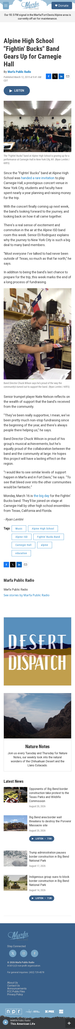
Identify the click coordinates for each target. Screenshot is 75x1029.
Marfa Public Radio (19, 72)
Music (18, 528)
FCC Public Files (16, 991)
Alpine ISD (21, 536)
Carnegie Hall (23, 544)
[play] (5, 1022)
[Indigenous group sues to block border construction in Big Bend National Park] (15, 883)
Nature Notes (37, 746)
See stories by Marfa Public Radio (27, 595)
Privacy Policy (15, 994)
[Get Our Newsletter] (37, 651)
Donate (63, 5)
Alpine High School (43, 528)
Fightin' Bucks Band (48, 536)
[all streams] (70, 1023)
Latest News (13, 781)
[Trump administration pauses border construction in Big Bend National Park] (15, 858)
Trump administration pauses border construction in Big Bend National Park (49, 856)
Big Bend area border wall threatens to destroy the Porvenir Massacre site (50, 821)
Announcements (17, 988)
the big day (41, 496)
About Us (12, 982)
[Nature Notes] (37, 716)
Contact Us (13, 985)
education (21, 553)
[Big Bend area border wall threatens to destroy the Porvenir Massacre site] (15, 823)
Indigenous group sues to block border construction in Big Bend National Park (49, 881)
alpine (44, 544)
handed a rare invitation (37, 178)
